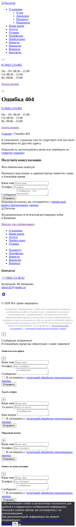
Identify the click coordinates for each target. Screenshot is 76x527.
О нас (19, 12)
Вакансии (15, 45)
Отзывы (14, 32)
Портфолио (16, 35)
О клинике (16, 9)
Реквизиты (23, 22)
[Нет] (19, 524)
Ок (15, 523)
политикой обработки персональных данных (46, 328)
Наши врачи (16, 25)
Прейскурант (17, 39)
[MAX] (4, 296)
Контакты (15, 52)
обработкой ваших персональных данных (33, 203)
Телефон (6, 186)
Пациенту (22, 19)
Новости (14, 42)
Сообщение (8, 194)
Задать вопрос (10, 84)
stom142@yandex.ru (13, 287)
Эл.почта (7, 407)
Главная (6, 133)
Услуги (13, 29)
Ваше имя (7, 183)
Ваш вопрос (9, 414)
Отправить (9, 384)
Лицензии (22, 15)
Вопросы (14, 49)
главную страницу (13, 152)
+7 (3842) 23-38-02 (13, 277)
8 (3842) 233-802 (11, 64)
